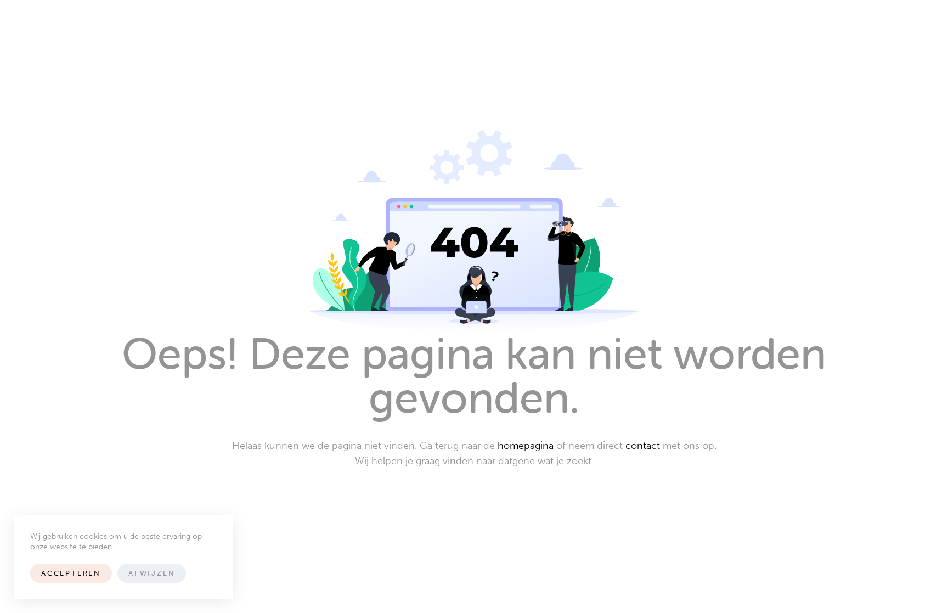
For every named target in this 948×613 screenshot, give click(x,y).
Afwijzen (151, 573)
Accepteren (71, 573)
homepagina (526, 446)
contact (642, 446)
